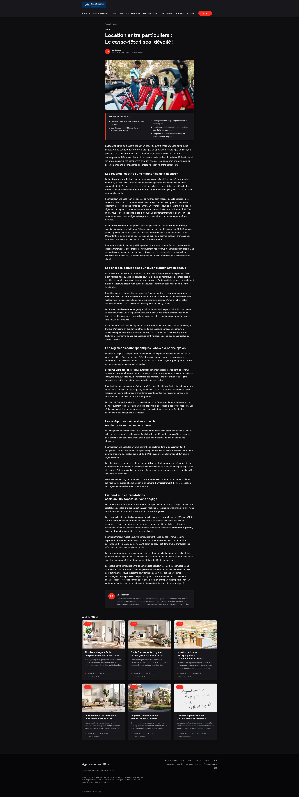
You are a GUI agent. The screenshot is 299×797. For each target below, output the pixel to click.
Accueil (86, 13)
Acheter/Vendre (101, 13)
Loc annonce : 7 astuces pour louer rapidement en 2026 (100, 717)
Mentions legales (210, 764)
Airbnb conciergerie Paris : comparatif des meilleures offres (102, 654)
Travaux (147, 13)
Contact (205, 13)
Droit (157, 13)
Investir (124, 13)
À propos (191, 13)
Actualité (167, 13)
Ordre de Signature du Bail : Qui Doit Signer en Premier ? (191, 717)
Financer (135, 13)
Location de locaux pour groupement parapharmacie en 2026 (189, 655)
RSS (215, 768)
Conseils (179, 13)
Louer (115, 13)
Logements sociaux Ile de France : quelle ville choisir (144, 717)
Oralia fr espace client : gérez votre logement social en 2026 (147, 654)
